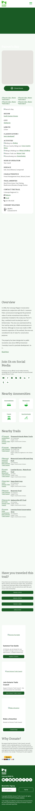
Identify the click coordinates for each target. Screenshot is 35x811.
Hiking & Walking (24, 150)
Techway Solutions (20, 798)
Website (8, 195)
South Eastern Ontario (11, 116)
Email (7, 198)
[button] (17, 66)
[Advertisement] (17, 25)
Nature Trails (21, 153)
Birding (15, 143)
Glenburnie (7, 123)
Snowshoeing (21, 156)
